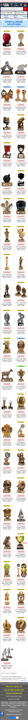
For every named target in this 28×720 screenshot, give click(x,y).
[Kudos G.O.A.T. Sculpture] (21, 347)
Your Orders (16, 4)
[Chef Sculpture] (7, 235)
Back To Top (14, 683)
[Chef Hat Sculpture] (7, 207)
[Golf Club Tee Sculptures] (7, 403)
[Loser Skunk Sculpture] (21, 459)
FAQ (7, 704)
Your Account (4, 702)
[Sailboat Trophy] (21, 514)
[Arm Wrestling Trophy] (7, 68)
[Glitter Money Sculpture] (7, 431)
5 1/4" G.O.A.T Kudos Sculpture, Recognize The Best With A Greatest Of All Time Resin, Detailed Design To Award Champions (20, 359)
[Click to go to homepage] (6, 4)
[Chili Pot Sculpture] (21, 207)
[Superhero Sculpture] (7, 598)
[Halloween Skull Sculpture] (7, 486)
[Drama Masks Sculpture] (21, 235)
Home (6, 19)
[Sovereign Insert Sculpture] (21, 570)
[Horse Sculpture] (21, 403)
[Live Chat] (2, 714)
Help (3, 704)
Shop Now (7, 49)
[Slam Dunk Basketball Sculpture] (7, 123)
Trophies (11, 19)
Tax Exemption (21, 704)
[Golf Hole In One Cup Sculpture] (21, 375)
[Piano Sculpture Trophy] (21, 486)
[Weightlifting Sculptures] (7, 654)
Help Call (21, 4)
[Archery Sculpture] (21, 40)
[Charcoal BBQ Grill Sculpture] (21, 179)
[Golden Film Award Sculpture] (7, 263)
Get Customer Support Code (14, 690)
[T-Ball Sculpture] (21, 598)
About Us (12, 704)
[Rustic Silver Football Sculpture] (7, 319)
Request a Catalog (6, 705)
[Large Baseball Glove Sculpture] (21, 151)
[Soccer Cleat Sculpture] (7, 542)
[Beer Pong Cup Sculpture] (7, 151)
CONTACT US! (18, 686)
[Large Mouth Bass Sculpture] (21, 123)
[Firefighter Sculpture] (21, 263)
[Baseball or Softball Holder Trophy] (21, 542)
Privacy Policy (17, 705)
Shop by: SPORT (20, 12)
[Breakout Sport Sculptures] (7, 95)
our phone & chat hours (14, 696)
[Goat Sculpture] (7, 375)
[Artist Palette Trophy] (21, 68)
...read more (23, 680)
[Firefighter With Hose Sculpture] (7, 291)
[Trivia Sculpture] (21, 626)
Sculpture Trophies (18, 19)
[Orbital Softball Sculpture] (7, 570)
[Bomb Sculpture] (7, 179)
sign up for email (14, 699)
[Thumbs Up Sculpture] (7, 626)
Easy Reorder (22, 702)
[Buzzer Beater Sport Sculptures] (21, 95)
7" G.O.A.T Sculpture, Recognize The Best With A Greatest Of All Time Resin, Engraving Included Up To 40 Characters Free (7, 359)
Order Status (13, 702)
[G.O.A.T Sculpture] (7, 347)
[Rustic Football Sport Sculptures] (21, 291)
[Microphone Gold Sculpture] (21, 431)
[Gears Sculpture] (21, 319)
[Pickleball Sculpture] (7, 514)
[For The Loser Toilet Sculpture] (7, 459)
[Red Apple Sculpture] (7, 40)
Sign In (11, 4)
